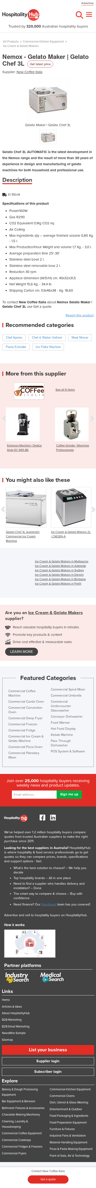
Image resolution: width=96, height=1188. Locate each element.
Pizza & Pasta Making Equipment (71, 1149)
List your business (48, 1050)
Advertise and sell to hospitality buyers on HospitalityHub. (45, 915)
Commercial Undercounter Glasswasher (61, 706)
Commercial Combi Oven (26, 702)
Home (6, 1000)
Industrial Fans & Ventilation (68, 1136)
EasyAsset (48, 904)
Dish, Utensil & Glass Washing (69, 1102)
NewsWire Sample (14, 1033)
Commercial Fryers (14, 1153)
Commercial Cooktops (16, 1140)
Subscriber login (48, 1071)
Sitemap (7, 1040)
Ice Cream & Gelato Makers (21, 46)
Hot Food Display (63, 729)
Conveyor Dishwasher (67, 717)
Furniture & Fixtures (62, 1129)
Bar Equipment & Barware (18, 1101)
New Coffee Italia (29, 72)
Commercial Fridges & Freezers (22, 1147)
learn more (21, 651)
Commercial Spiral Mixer (68, 689)
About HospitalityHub (16, 1013)
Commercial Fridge (21, 730)
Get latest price (40, 64)
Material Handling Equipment (68, 1142)
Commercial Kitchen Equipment (43, 41)
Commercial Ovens (62, 1096)
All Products (11, 41)
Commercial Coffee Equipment (22, 1133)
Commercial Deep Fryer (25, 718)
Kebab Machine (62, 735)
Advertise (87, 3)
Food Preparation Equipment (68, 1122)
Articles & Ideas (12, 1007)
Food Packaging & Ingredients (69, 1116)
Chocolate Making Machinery (21, 1114)
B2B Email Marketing (15, 1026)
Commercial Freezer (23, 724)
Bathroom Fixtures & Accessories (23, 1108)
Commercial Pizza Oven (25, 747)
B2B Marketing (11, 1020)
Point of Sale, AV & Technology (69, 1156)
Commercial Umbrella (66, 696)
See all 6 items (65, 390)
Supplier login (47, 1061)
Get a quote (48, 1179)
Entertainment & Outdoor (66, 1109)
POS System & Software (68, 751)
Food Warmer (60, 723)
